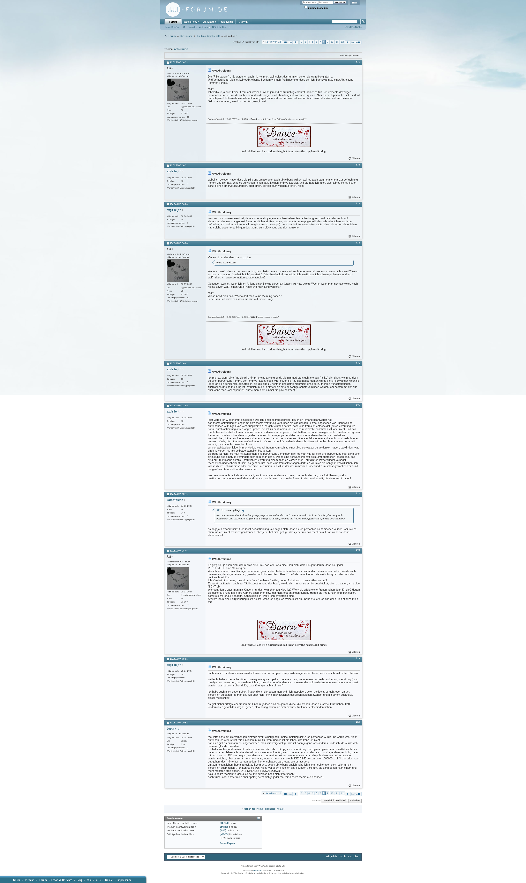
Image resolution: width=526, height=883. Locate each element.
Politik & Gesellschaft (208, 36)
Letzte (354, 42)
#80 (358, 722)
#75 (358, 363)
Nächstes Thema (274, 809)
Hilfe (355, 2)
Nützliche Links (219, 27)
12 (342, 42)
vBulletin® (258, 871)
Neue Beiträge (172, 27)
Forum (173, 21)
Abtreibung (181, 49)
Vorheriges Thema (253, 809)
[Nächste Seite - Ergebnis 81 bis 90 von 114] (347, 42)
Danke (109, 880)
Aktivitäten (209, 21)
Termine (29, 880)
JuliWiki (243, 21)
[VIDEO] (224, 834)
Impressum (124, 880)
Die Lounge (186, 36)
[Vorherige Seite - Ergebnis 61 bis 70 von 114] (295, 42)
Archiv (342, 856)
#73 (358, 204)
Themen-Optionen (348, 55)
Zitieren (356, 159)
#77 (358, 493)
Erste (289, 42)
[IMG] (223, 830)
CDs (98, 880)
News (16, 880)
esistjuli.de (226, 21)
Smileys (224, 827)
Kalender (192, 27)
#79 (358, 658)
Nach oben (355, 801)
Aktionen (203, 27)
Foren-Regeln (227, 843)
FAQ (79, 880)
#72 (358, 165)
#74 (358, 243)
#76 (358, 405)
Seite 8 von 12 (273, 42)
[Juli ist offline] (178, 90)
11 (337, 42)
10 (332, 42)
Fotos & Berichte (61, 880)
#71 (358, 62)
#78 (358, 550)
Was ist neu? (191, 21)
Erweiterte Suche (353, 27)
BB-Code (224, 823)
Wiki (89, 880)
